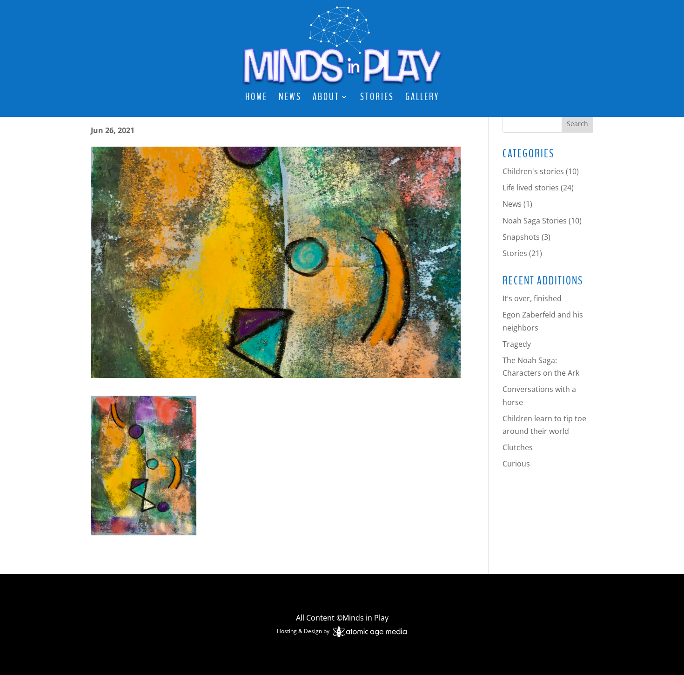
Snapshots (521, 237)
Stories (377, 98)
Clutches (518, 447)
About (326, 98)
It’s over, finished (532, 298)
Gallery (422, 98)
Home (256, 98)
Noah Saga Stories (535, 221)
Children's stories (533, 171)
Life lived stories (531, 187)
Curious (516, 464)
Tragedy (517, 344)
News (290, 98)
